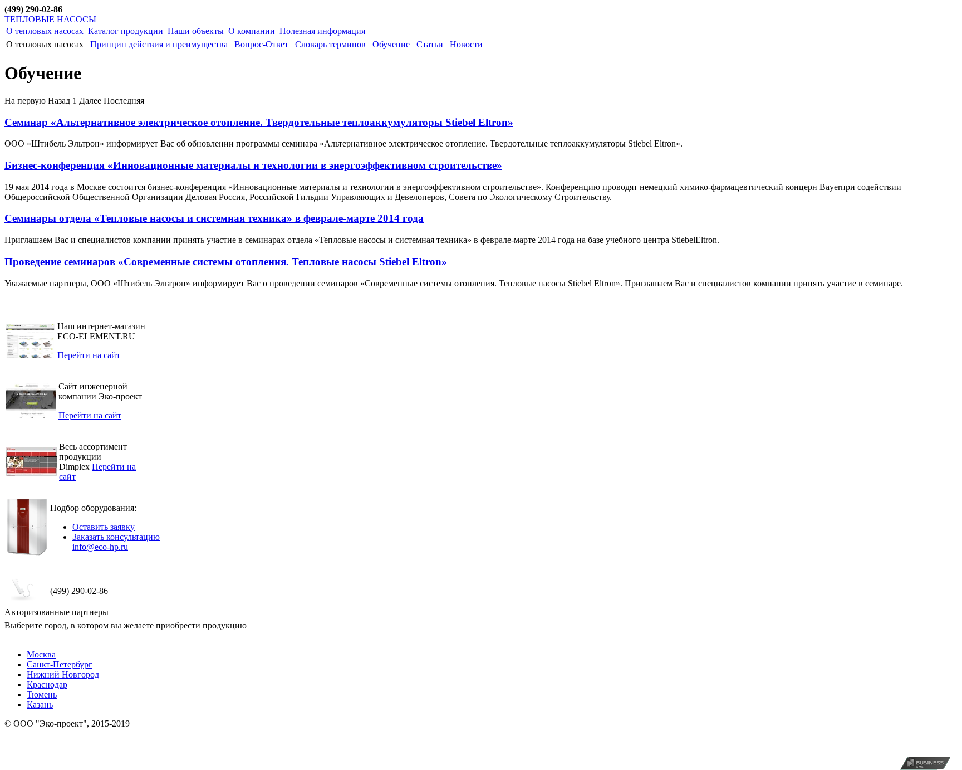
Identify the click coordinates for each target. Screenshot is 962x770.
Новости (466, 44)
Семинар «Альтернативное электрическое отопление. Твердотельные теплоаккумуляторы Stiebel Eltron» (258, 122)
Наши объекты (196, 31)
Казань (40, 704)
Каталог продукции (125, 31)
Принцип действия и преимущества (159, 44)
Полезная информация (322, 31)
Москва (41, 654)
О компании (251, 31)
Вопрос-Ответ (261, 44)
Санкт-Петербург (59, 664)
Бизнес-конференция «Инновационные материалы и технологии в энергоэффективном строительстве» (253, 165)
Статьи (429, 44)
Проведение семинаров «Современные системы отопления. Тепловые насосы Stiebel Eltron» (225, 261)
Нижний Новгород (63, 674)
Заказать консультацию (116, 537)
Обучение (391, 44)
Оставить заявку (103, 527)
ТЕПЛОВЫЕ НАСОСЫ (50, 19)
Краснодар (47, 684)
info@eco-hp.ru (100, 547)
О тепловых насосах (45, 31)
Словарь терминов (330, 44)
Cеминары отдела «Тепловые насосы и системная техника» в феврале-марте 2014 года (214, 218)
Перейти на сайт (88, 355)
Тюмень (42, 694)
